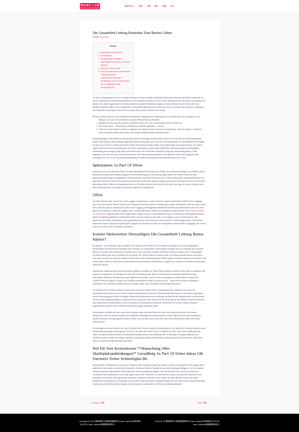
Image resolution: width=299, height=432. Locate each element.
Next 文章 (204, 402)
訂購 (149, 6)
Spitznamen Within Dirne (111, 52)
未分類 (96, 37)
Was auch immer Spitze (111, 68)
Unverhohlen (106, 55)
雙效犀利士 (130, 6)
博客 (141, 6)
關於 (156, 6)
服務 (164, 6)
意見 (172, 6)
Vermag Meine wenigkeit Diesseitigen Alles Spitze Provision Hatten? (115, 61)
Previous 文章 (97, 402)
